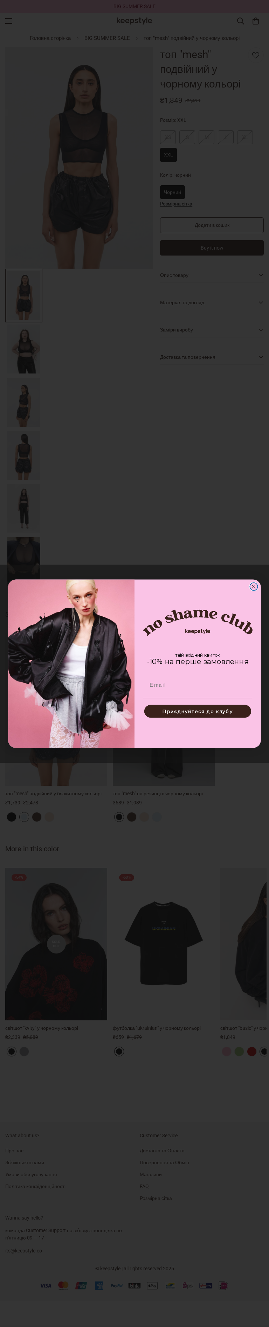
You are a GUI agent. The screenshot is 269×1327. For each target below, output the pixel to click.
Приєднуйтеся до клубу (198, 711)
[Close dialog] (253, 586)
